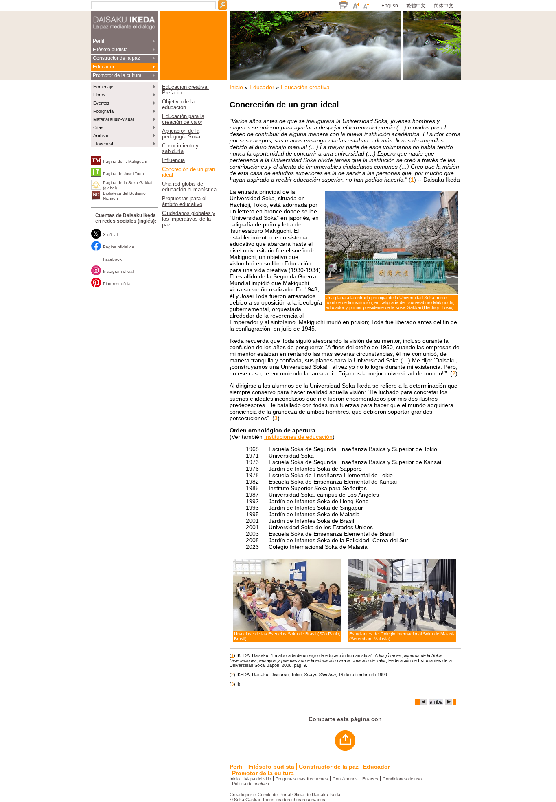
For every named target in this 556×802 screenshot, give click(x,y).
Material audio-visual (113, 119)
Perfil (98, 41)
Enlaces (370, 778)
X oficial (110, 234)
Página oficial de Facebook (118, 253)
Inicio (236, 87)
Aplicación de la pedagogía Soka (181, 134)
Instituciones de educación (298, 437)
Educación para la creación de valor (183, 119)
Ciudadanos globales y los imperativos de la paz (188, 219)
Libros (99, 94)
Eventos (101, 103)
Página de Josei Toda (123, 173)
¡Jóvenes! (103, 143)
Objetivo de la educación (178, 104)
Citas (98, 127)
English (389, 6)
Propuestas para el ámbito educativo (184, 201)
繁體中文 (416, 6)
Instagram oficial (118, 271)
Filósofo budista (110, 50)
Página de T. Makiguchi (125, 161)
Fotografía (103, 111)
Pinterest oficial (117, 283)
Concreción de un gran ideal (188, 172)
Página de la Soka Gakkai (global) (127, 185)
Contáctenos (345, 778)
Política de (250, 783)
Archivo (100, 135)
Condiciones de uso (402, 778)
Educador (103, 67)
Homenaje (103, 86)
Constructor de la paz (116, 58)
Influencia (173, 160)
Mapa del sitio (257, 778)
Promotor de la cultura (117, 75)
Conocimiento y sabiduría (180, 148)
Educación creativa (305, 87)
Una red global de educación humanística (189, 187)
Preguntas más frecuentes (302, 778)
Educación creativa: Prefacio (185, 90)
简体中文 (443, 6)
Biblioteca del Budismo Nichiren (124, 196)
